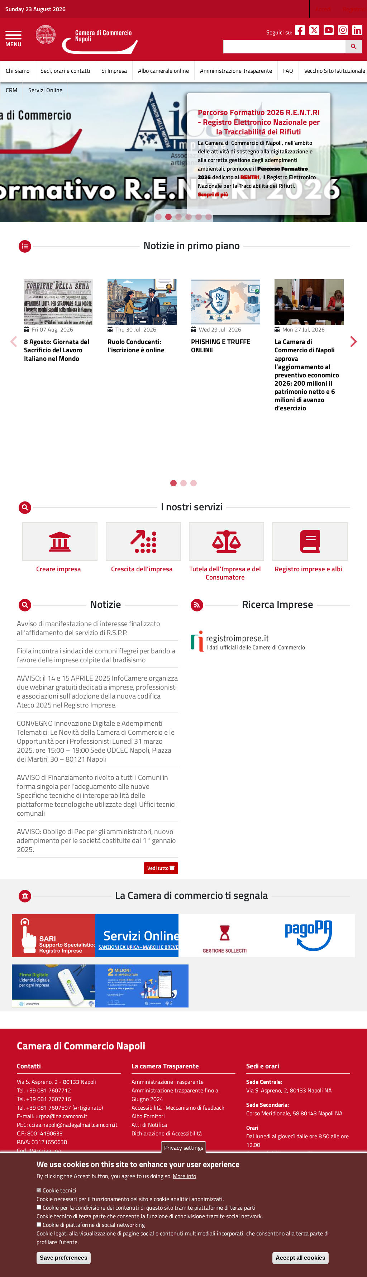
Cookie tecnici (59, 1190)
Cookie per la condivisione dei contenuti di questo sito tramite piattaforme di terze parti (149, 1207)
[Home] (86, 39)
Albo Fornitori (148, 1116)
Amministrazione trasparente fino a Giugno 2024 (175, 1094)
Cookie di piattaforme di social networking (94, 1224)
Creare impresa (58, 568)
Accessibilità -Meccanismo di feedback (178, 1107)
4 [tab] (188, 217)
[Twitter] (315, 32)
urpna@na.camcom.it (61, 1116)
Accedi (323, 9)
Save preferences (63, 1258)
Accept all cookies (300, 1258)
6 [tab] (208, 217)
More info (184, 1176)
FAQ (288, 70)
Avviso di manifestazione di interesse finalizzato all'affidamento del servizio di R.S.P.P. (88, 628)
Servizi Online (45, 90)
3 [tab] (178, 217)
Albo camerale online (163, 70)
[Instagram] (344, 32)
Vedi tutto (158, 868)
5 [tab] (198, 217)
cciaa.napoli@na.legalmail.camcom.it (73, 1124)
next (353, 341)
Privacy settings (183, 1147)
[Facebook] (301, 32)
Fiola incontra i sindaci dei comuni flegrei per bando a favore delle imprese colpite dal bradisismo (96, 655)
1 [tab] (158, 217)
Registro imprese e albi (308, 568)
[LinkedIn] (358, 32)
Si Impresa (114, 70)
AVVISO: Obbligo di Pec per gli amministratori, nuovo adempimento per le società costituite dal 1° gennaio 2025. (96, 840)
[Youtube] (330, 32)
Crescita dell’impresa (142, 568)
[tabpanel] (58, 317)
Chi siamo (17, 70)
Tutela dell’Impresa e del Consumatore (225, 572)
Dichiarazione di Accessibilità (167, 1133)
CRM (11, 90)
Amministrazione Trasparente (236, 70)
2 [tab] (168, 217)
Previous (14, 341)
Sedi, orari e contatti (65, 70)
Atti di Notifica (149, 1124)
